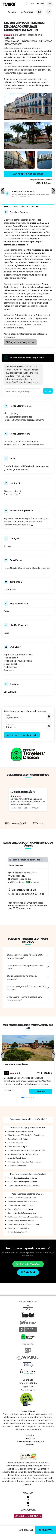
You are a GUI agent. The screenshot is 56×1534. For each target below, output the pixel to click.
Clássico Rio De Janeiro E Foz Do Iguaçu (23, 1224)
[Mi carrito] (48, 12)
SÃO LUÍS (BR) (11, 413)
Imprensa (30, 1444)
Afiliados (30, 1435)
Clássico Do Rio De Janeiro (18, 1228)
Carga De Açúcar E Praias (18, 1139)
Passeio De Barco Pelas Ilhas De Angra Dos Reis (26, 1150)
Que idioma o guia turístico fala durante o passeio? (26, 988)
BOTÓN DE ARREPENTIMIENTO (28, 1516)
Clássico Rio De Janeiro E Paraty (20, 1209)
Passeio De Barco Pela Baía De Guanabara (24, 1162)
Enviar (48, 391)
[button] (2, 191)
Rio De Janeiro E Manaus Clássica (21, 1221)
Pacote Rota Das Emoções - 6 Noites (22, 1178)
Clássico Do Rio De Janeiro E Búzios (22, 1198)
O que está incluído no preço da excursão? (22, 977)
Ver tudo (39, 823)
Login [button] (13, 12)
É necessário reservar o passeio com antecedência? (24, 998)
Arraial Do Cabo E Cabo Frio (19, 1158)
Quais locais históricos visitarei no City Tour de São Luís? (25, 956)
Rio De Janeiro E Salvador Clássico (21, 1205)
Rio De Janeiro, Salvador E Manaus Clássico (25, 1217)
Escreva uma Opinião (17, 823)
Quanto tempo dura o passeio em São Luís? (25, 967)
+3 (45, 95)
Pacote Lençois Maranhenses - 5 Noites (23, 1185)
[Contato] (39, 12)
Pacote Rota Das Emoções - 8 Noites (22, 1182)
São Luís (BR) (10, 691)
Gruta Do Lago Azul (15, 1143)
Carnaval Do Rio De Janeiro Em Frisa (22, 1213)
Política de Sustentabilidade (30, 1441)
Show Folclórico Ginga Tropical (20, 1131)
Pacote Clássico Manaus (17, 1232)
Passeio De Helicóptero (17, 1166)
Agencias (28, 12)
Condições (30, 1438)
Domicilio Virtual (28, 1390)
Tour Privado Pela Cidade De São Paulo (23, 1154)
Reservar (47, 1530)
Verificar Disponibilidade (28, 173)
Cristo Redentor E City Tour (18, 1147)
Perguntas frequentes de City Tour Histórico (28, 940)
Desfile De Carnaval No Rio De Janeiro (22, 1201)
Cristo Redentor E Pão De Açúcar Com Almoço (26, 1135)
